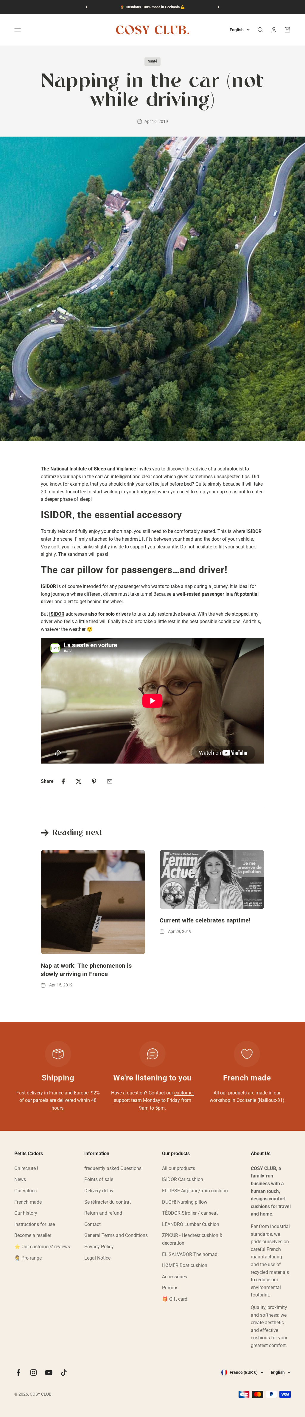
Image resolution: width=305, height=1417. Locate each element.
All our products (178, 1168)
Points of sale (98, 1179)
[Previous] (86, 7)
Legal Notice (97, 1258)
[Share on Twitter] (79, 781)
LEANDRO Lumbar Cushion (190, 1224)
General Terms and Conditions (116, 1235)
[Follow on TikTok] (64, 1372)
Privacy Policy (99, 1246)
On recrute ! (26, 1168)
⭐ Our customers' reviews (42, 1246)
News (20, 1179)
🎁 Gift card (174, 1299)
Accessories (174, 1277)
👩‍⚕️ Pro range (28, 1258)
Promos (170, 1288)
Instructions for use (34, 1224)
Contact (92, 1224)
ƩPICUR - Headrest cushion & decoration (192, 1239)
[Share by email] (110, 781)
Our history (25, 1213)
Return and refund (103, 1213)
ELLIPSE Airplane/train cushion (195, 1191)
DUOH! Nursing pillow (184, 1202)
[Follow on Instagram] (33, 1372)
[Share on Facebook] (63, 781)
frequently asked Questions (112, 1168)
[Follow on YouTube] (49, 1372)
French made (28, 1202)
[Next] (218, 7)
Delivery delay (98, 1191)
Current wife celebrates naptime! (205, 920)
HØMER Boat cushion (184, 1265)
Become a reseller (32, 1235)
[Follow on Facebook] (18, 1372)
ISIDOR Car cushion (182, 1179)
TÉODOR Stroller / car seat (190, 1213)
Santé (152, 61)
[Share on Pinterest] (94, 781)
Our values (25, 1191)
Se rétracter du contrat (107, 1202)
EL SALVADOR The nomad (189, 1254)
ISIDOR (56, 614)
